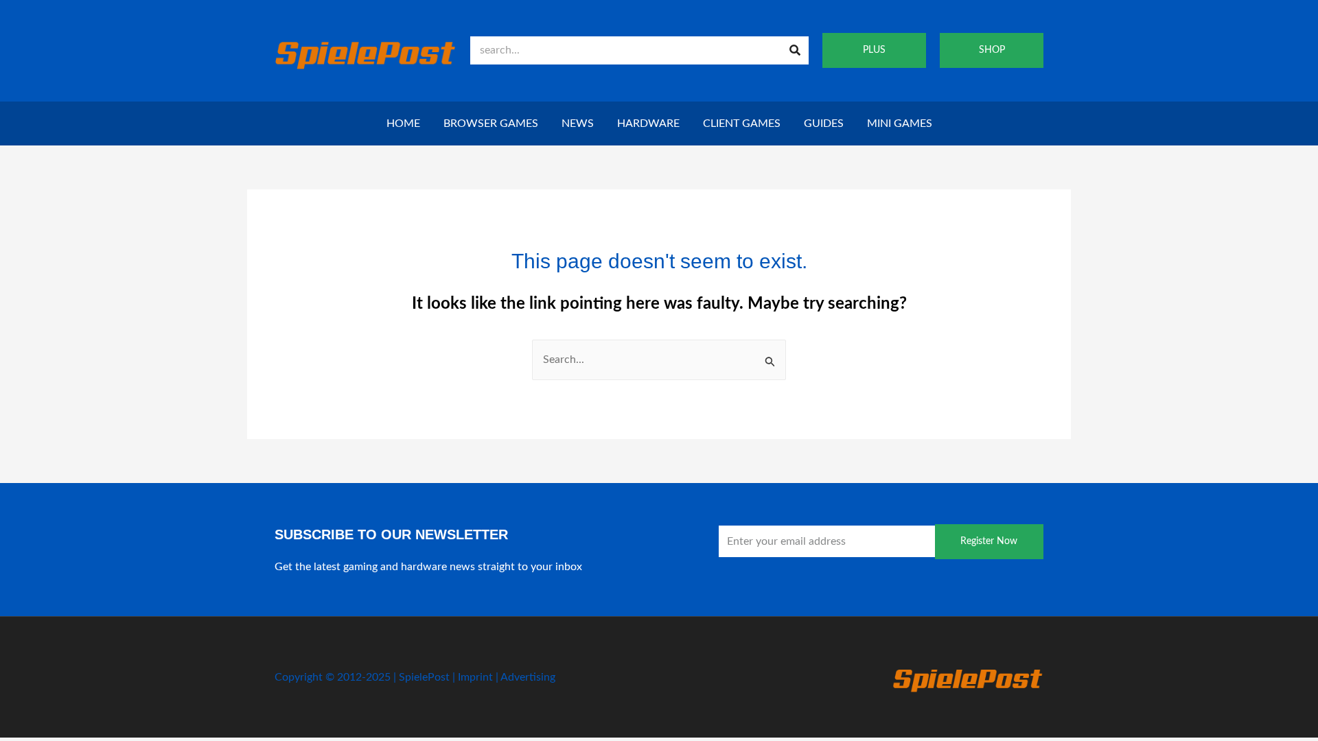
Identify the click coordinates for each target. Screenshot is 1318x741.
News (578, 123)
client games (742, 123)
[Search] (795, 50)
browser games (490, 123)
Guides (824, 123)
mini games (899, 123)
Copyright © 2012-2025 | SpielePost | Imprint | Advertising (415, 677)
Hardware (648, 123)
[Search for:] (659, 359)
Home (403, 123)
